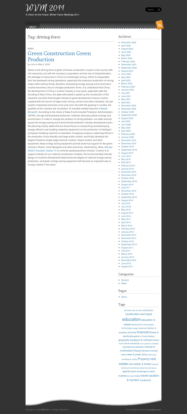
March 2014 (126, 225)
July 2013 (125, 250)
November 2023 (128, 64)
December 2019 (128, 140)
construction (147, 310)
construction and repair (138, 314)
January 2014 (127, 231)
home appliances (146, 343)
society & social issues (147, 368)
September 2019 (129, 149)
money (154, 350)
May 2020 (125, 127)
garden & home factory (144, 336)
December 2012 (128, 260)
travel (144, 375)
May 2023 (125, 77)
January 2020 (127, 136)
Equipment (142, 328)
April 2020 (126, 130)
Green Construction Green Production (59, 56)
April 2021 (126, 102)
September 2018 (129, 181)
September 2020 (129, 114)
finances (132, 332)
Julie (33, 64)
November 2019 (128, 143)
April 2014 (126, 222)
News (31, 48)
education (131, 319)
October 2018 (127, 177)
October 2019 (127, 146)
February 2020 (128, 133)
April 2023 (126, 80)
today (137, 375)
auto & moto (136, 310)
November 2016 (128, 190)
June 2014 (126, 215)
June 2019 (126, 155)
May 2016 (125, 209)
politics (134, 359)
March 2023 (126, 83)
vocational (145, 380)
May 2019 (125, 159)
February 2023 (128, 86)
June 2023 (126, 73)
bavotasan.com (154, 409)
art (125, 310)
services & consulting (129, 368)
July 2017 (125, 187)
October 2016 (127, 193)
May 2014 (125, 219)
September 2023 (129, 67)
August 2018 (127, 184)
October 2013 (127, 241)
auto (129, 310)
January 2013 (127, 256)
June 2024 (126, 51)
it (133, 350)
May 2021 (125, 99)
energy (135, 328)
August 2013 (127, 247)
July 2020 (125, 121)
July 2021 (125, 92)
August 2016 (127, 200)
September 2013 (129, 244)
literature (146, 350)
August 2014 (127, 212)
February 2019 (128, 165)
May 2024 (125, 55)
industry (155, 343)
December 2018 (128, 171)
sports (126, 371)
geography (124, 340)
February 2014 (128, 228)
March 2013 (126, 253)
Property (144, 358)
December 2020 (128, 105)
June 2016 (126, 206)
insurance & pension (133, 346)
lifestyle (137, 350)
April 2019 (126, 162)
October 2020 (127, 111)
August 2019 (127, 152)
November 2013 (128, 237)
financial (143, 332)
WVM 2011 (45, 8)
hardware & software (141, 340)
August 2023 (127, 70)
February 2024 (128, 61)
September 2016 (129, 196)
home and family (131, 343)
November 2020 (128, 108)
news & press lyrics (137, 354)
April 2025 (126, 45)
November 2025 (128, 42)
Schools (155, 364)
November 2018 (128, 174)
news (123, 354)
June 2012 (126, 263)
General (125, 279)
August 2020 (127, 118)
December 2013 (128, 234)
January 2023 (127, 89)
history (156, 339)
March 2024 (126, 58)
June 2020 (126, 124)
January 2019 (127, 168)
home (121, 343)
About (124, 296)
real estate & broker (140, 364)
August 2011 (127, 266)
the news (130, 376)
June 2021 (126, 96)
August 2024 (127, 48)
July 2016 (125, 203)
